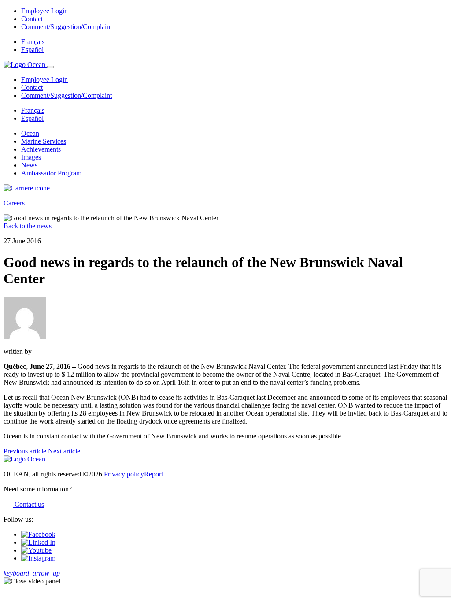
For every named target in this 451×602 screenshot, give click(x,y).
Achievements (41, 149)
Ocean (30, 133)
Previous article (25, 451)
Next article (64, 451)
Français (32, 41)
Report (153, 474)
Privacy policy (124, 474)
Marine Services (43, 141)
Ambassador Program (51, 173)
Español (32, 49)
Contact (32, 18)
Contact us (28, 504)
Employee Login (44, 11)
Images (31, 157)
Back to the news (28, 226)
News (29, 165)
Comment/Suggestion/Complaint (66, 26)
